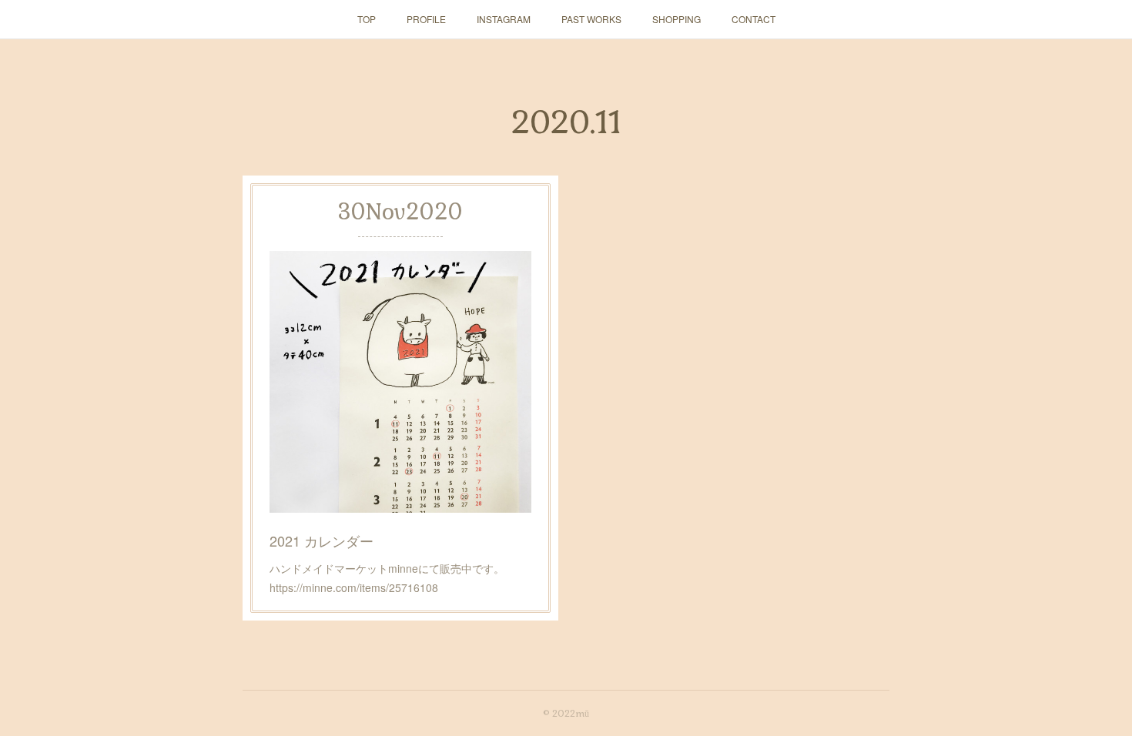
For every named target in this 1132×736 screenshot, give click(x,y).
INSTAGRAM (504, 18)
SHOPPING (676, 18)
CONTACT (753, 18)
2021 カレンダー (321, 540)
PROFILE (426, 18)
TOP (366, 18)
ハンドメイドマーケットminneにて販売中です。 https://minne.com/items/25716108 (392, 577)
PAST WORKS (591, 18)
